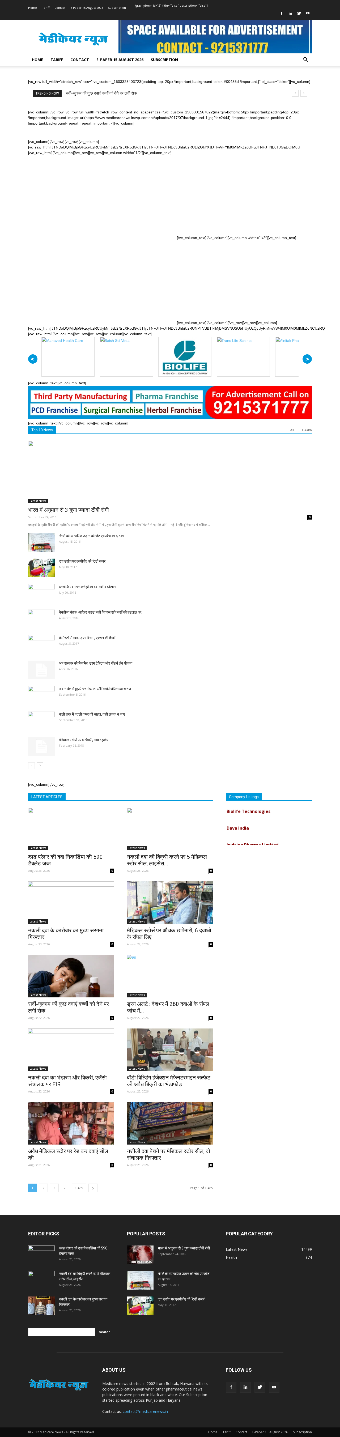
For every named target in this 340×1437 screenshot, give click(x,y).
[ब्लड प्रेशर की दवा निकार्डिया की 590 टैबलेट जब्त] (71, 829)
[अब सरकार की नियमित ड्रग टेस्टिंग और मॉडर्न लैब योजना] (41, 670)
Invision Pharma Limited (253, 834)
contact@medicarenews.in (145, 1411)
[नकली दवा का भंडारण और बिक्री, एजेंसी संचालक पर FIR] (71, 1049)
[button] (305, 60)
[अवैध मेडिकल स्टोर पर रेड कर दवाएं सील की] (71, 1123)
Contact (59, 8)
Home (32, 8)
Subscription (117, 8)
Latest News (38, 501)
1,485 (79, 1188)
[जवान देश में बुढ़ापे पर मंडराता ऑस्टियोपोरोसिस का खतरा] (41, 695)
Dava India (238, 818)
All (292, 430)
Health (307, 430)
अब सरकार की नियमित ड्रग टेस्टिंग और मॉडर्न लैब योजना (95, 663)
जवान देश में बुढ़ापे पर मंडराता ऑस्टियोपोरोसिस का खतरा (95, 689)
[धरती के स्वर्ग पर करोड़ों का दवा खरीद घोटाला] (41, 593)
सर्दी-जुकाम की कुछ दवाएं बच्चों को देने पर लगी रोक (101, 93)
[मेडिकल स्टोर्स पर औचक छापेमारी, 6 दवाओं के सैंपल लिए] (170, 902)
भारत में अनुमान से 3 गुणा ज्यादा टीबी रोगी (68, 510)
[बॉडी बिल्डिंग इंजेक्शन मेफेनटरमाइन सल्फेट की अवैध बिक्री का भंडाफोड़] (170, 1049)
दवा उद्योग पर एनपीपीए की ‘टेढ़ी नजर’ (82, 561)
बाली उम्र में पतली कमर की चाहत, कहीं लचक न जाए (92, 714)
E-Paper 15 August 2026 (86, 8)
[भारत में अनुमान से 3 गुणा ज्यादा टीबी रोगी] (170, 472)
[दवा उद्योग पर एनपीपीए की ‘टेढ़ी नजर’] (41, 568)
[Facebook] (282, 13)
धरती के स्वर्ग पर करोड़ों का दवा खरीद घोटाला (87, 587)
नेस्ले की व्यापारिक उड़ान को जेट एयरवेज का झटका (91, 536)
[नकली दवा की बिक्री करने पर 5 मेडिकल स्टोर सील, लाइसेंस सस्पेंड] (170, 829)
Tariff (45, 8)
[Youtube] (308, 13)
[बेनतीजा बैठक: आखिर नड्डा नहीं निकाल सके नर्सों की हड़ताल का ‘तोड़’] (41, 619)
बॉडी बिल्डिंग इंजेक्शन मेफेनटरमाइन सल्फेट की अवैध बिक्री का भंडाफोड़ (168, 1080)
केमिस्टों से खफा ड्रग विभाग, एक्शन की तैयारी (87, 638)
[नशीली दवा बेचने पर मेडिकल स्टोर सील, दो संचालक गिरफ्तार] (170, 1123)
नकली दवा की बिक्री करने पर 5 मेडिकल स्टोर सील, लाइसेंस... (167, 860)
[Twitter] (299, 13)
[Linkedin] (290, 13)
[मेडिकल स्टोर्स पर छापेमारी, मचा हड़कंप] (41, 746)
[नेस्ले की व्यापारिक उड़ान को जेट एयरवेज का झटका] (41, 542)
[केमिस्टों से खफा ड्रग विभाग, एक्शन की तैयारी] (41, 644)
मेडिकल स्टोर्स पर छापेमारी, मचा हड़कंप (83, 740)
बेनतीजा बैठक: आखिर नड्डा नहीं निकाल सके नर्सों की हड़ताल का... (101, 612)
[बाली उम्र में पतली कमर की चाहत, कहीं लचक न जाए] (41, 721)
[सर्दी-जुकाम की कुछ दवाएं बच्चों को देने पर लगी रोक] (71, 976)
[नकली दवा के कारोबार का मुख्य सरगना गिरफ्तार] (71, 902)
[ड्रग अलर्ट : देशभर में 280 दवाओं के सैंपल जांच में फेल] (170, 976)
